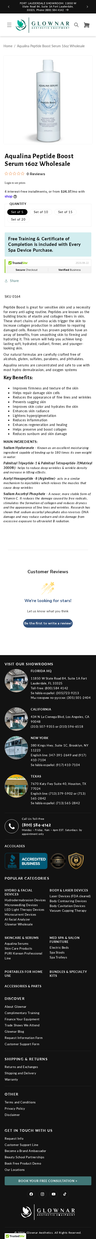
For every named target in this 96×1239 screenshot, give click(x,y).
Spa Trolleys (58, 957)
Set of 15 (65, 212)
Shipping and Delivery (20, 1073)
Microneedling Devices (21, 905)
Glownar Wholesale (19, 924)
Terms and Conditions (20, 1102)
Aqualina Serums (17, 943)
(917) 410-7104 (68, 765)
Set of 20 (18, 219)
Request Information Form (24, 1038)
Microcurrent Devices (20, 914)
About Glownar (16, 1006)
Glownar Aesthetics (40, 1232)
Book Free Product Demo (23, 1163)
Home (7, 46)
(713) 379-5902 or (63, 793)
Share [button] (14, 281)
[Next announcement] (87, 7)
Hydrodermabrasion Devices (25, 900)
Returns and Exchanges (21, 1067)
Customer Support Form (22, 1044)
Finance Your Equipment (22, 1019)
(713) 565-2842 (68, 803)
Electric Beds (59, 947)
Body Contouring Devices (68, 901)
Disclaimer (12, 1115)
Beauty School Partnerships (25, 1157)
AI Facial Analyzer (17, 919)
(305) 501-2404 (79, 698)
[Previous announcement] (8, 7)
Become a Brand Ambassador (25, 1151)
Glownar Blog (14, 1031)
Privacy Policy (15, 1108)
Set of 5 (17, 212)
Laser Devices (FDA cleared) (70, 896)
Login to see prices (15, 182)
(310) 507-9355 (43, 726)
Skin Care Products (18, 948)
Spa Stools (57, 952)
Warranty (11, 1079)
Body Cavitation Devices (67, 906)
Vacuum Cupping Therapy (68, 910)
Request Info (14, 1138)
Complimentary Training (22, 1013)
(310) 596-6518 (71, 726)
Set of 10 (41, 212)
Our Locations (15, 1170)
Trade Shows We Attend (22, 1025)
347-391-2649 (60, 755)
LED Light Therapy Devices (25, 909)
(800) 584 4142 (56, 688)
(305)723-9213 (67, 693)
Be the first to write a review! (48, 623)
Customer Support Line (21, 1145)
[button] (9, 25)
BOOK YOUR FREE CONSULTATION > (48, 1181)
